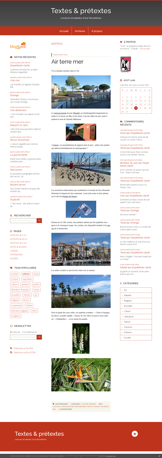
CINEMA (14, 251)
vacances (104, 406)
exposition (27, 279)
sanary (97, 406)
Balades (127, 295)
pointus (90, 406)
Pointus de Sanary (70, 196)
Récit (34, 310)
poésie (36, 284)
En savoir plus (110, 456)
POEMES (14, 258)
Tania (123, 148)
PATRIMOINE (16, 254)
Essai (36, 273)
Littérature (129, 316)
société (14, 273)
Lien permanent (61, 404)
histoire (27, 295)
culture (25, 273)
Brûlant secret (18, 184)
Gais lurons (16, 169)
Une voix (15, 80)
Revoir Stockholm (19, 140)
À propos (97, 31)
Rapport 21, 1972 (19, 125)
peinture (25, 284)
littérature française (20, 289)
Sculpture (15, 316)
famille (29, 305)
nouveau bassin (60, 113)
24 (127, 108)
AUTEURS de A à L (18, 235)
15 (149, 101)
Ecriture (14, 279)
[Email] (135, 434)
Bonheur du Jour (129, 163)
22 (149, 104)
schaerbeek (16, 305)
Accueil (63, 31)
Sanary (56, 145)
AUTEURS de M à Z (18, 239)
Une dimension (18, 110)
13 (140, 101)
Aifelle (123, 267)
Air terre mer (67, 61)
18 (131, 104)
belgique (15, 300)
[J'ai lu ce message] (159, 456)
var (54, 409)
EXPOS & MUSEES (18, 247)
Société (127, 337)
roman (36, 289)
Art (125, 290)
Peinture (128, 332)
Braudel (76, 113)
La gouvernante (18, 154)
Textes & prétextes (81, 11)
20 (140, 104)
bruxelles (15, 295)
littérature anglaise (19, 310)
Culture (84, 404)
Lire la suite (144, 48)
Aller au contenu (8, 2)
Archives (80, 31)
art (36, 295)
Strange (14, 95)
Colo (122, 195)
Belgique (128, 300)
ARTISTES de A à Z (18, 243)
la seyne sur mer (67, 406)
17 (127, 104)
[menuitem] (64, 30)
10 (127, 101)
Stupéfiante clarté (20, 65)
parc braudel (80, 406)
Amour (26, 300)
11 (131, 101)
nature (14, 284)
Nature (127, 321)
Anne (123, 133)
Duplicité (15, 199)
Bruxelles (128, 306)
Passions (92, 404)
